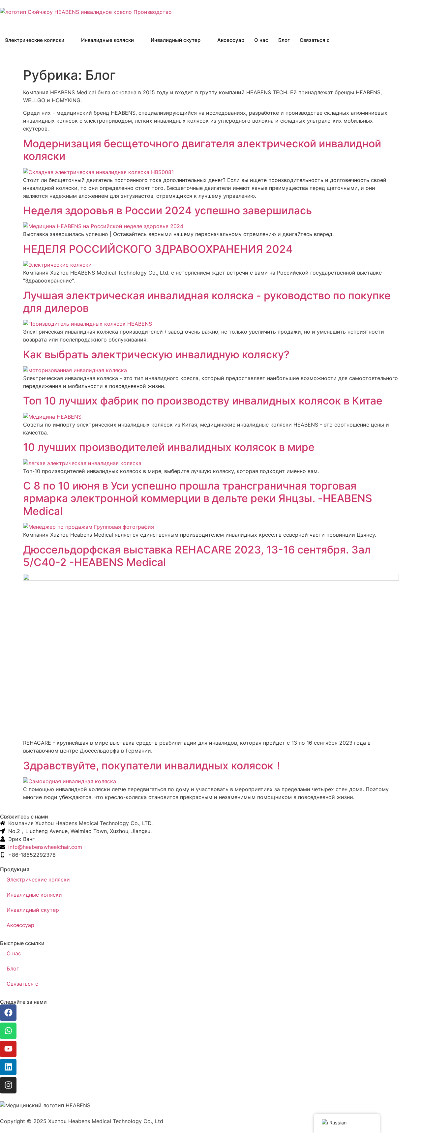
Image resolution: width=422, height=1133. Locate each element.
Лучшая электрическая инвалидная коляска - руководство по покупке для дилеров (207, 301)
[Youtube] (8, 1049)
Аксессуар (230, 40)
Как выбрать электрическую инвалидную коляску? (156, 354)
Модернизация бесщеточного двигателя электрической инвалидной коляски (202, 150)
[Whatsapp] (8, 1031)
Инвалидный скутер (175, 40)
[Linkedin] (8, 1067)
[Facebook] (8, 1012)
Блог (284, 40)
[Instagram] (8, 1085)
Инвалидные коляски (107, 40)
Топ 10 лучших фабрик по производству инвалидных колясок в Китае (202, 400)
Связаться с (315, 40)
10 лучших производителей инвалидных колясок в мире (169, 447)
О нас (261, 40)
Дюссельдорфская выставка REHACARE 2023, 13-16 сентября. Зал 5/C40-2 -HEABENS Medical (197, 556)
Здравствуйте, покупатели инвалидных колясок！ (153, 765)
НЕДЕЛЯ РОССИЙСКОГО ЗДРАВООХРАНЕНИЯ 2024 (158, 249)
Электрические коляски (34, 40)
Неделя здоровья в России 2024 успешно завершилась (167, 210)
